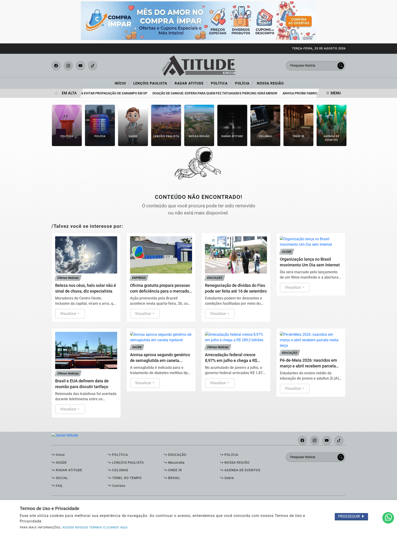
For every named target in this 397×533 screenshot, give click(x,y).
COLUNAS (119, 470)
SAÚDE (61, 463)
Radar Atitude (191, 83)
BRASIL (173, 478)
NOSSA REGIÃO (237, 463)
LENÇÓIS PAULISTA (127, 463)
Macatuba (176, 463)
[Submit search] (340, 65)
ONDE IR (174, 470)
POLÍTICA (119, 455)
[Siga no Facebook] (56, 65)
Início (122, 83)
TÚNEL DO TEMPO (126, 478)
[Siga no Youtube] (80, 65)
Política (221, 83)
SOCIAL (61, 478)
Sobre (229, 478)
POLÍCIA (231, 455)
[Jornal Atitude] (198, 65)
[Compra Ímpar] (198, 20)
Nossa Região (270, 83)
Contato (118, 486)
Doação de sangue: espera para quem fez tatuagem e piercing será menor (208, 93)
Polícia (244, 83)
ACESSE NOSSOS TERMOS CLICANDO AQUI (95, 527)
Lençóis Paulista (152, 83)
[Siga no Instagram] (68, 65)
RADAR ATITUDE (68, 470)
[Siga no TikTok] (92, 65)
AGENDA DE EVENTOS (242, 470)
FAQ (58, 486)
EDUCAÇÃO (177, 455)
